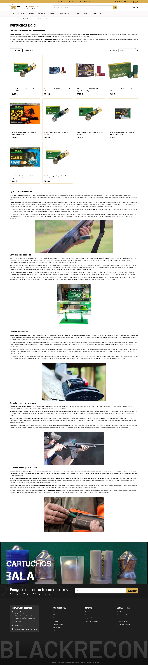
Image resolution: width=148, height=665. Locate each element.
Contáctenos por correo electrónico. (26, 629)
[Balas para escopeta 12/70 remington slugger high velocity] (123, 70)
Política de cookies (122, 621)
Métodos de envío (58, 615)
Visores (52, 14)
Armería (31, 14)
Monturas (41, 14)
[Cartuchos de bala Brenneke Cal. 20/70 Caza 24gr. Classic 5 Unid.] (25, 157)
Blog (101, 14)
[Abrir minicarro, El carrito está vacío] (137, 7)
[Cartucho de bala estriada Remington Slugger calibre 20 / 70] (90, 114)
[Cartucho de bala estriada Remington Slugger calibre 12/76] (25, 70)
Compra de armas (90, 611)
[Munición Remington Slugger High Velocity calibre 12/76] (58, 114)
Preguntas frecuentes (91, 618)
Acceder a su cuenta (123, 611)
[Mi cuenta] (134, 7)
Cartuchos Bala (42, 19)
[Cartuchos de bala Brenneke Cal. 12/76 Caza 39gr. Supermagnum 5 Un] (123, 114)
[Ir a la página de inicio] (25, 7)
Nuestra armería (57, 611)
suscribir (132, 590)
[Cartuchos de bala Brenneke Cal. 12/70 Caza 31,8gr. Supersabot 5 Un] (25, 114)
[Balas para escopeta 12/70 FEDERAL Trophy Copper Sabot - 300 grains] (90, 70)
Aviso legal (120, 618)
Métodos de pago (58, 618)
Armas (12, 14)
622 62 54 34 (129, 1)
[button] (16, 50)
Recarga (77, 14)
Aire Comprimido (64, 14)
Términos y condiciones (124, 615)
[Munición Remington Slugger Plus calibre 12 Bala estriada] (58, 157)
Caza (94, 14)
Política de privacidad (123, 624)
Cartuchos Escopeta (29, 19)
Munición (21, 14)
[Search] (115, 7)
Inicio (11, 19)
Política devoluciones (91, 621)
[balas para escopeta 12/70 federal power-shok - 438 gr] (58, 70)
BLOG (54, 630)
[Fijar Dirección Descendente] (137, 50)
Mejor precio (56, 627)
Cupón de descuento (59, 624)
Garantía (55, 621)
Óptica (86, 14)
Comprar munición (90, 615)
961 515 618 (119, 1)
